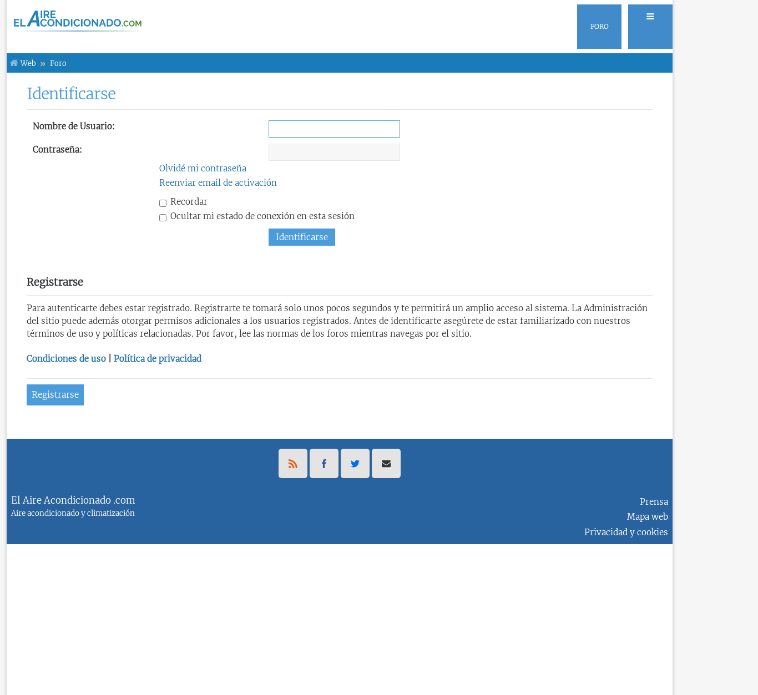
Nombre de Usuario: (74, 126)
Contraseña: (57, 149)
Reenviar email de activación (218, 182)
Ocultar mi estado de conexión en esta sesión (261, 216)
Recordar (188, 201)
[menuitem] (647, 26)
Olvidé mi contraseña (202, 168)
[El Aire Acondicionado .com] (75, 20)
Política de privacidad (157, 358)
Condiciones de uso (66, 358)
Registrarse (55, 394)
